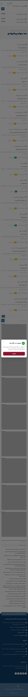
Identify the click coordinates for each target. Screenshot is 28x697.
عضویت (14, 354)
